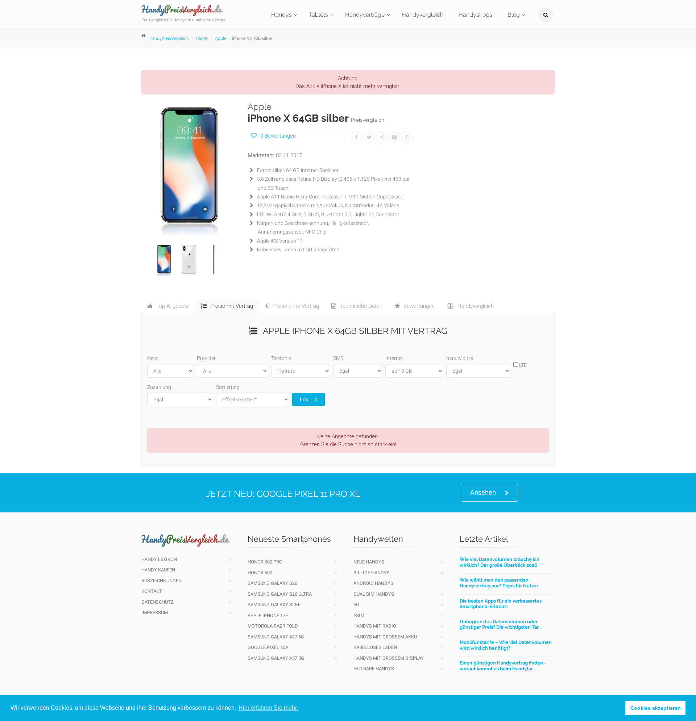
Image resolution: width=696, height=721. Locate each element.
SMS (338, 358)
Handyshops (475, 14)
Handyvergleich (422, 14)
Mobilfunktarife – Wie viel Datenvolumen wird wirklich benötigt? (506, 645)
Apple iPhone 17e (268, 615)
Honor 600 (260, 572)
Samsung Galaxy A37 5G (276, 637)
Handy (202, 38)
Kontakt (151, 591)
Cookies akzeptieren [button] (655, 708)
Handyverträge (365, 14)
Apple (220, 38)
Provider (206, 358)
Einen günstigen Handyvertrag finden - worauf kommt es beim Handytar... (503, 665)
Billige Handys (371, 572)
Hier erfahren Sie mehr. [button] (268, 708)
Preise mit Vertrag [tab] (231, 306)
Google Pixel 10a (268, 647)
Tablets (318, 14)
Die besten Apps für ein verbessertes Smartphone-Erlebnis (501, 603)
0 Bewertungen (278, 136)
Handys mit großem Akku (385, 637)
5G (356, 604)
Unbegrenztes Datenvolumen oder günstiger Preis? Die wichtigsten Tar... (501, 624)
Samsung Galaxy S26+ (274, 604)
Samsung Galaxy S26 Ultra (280, 594)
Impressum (154, 612)
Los (304, 399)
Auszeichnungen (161, 580)
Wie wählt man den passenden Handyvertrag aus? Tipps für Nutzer (499, 582)
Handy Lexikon (159, 559)
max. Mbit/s (459, 358)
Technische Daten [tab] (361, 306)
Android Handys (373, 583)
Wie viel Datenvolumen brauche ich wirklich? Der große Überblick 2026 (499, 562)
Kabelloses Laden (375, 647)
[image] (189, 170)
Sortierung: (228, 387)
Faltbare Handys (373, 668)
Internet (394, 358)
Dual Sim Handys (373, 594)
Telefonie (281, 358)
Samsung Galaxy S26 (272, 583)
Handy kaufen (158, 570)
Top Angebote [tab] (172, 306)
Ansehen (483, 492)
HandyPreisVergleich (169, 38)
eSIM (358, 615)
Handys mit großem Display (388, 658)
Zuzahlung (159, 387)
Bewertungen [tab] (419, 306)
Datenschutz (157, 602)
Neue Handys (368, 562)
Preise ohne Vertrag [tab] (295, 306)
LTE (522, 365)
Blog (514, 14)
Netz (152, 358)
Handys (281, 14)
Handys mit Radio (374, 626)
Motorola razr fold (273, 626)
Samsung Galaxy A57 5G (276, 658)
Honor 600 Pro (265, 562)
